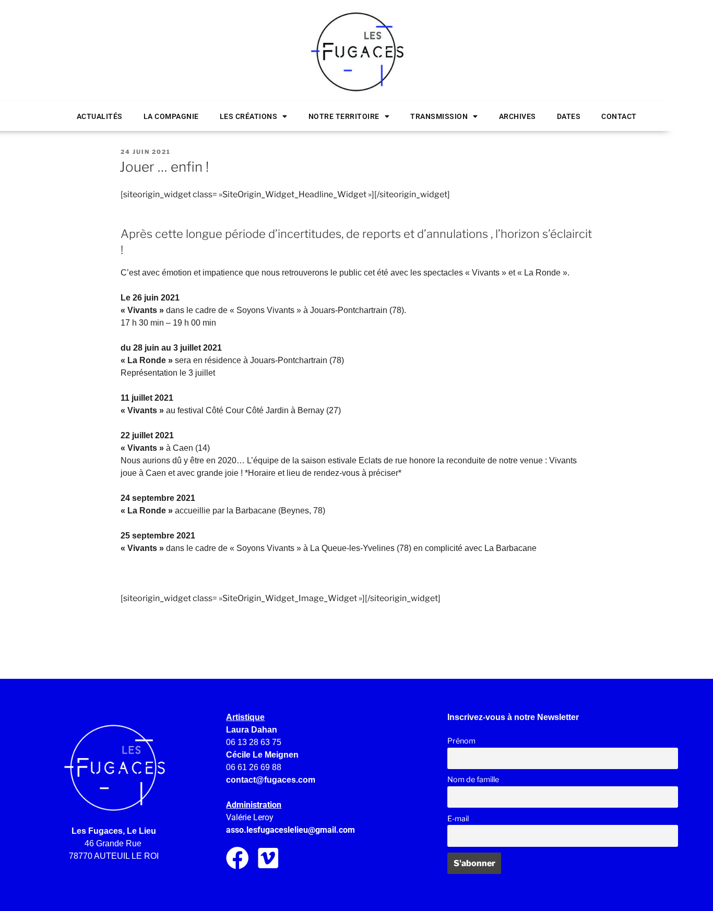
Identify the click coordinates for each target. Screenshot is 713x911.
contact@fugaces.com (270, 779)
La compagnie (171, 116)
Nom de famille (473, 779)
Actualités (100, 116)
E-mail (458, 818)
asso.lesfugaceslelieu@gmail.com (290, 830)
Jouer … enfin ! (164, 167)
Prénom (461, 741)
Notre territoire (343, 116)
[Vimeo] (268, 858)
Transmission (439, 116)
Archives (517, 116)
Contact (619, 116)
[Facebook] (237, 858)
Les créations (249, 116)
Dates (569, 116)
